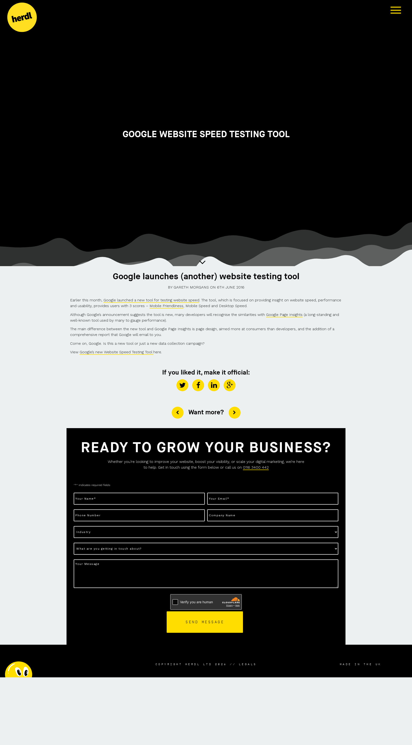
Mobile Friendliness (166, 306)
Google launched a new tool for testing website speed (151, 300)
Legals (248, 664)
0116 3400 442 (256, 467)
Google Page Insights (284, 314)
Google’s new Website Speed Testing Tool (116, 352)
